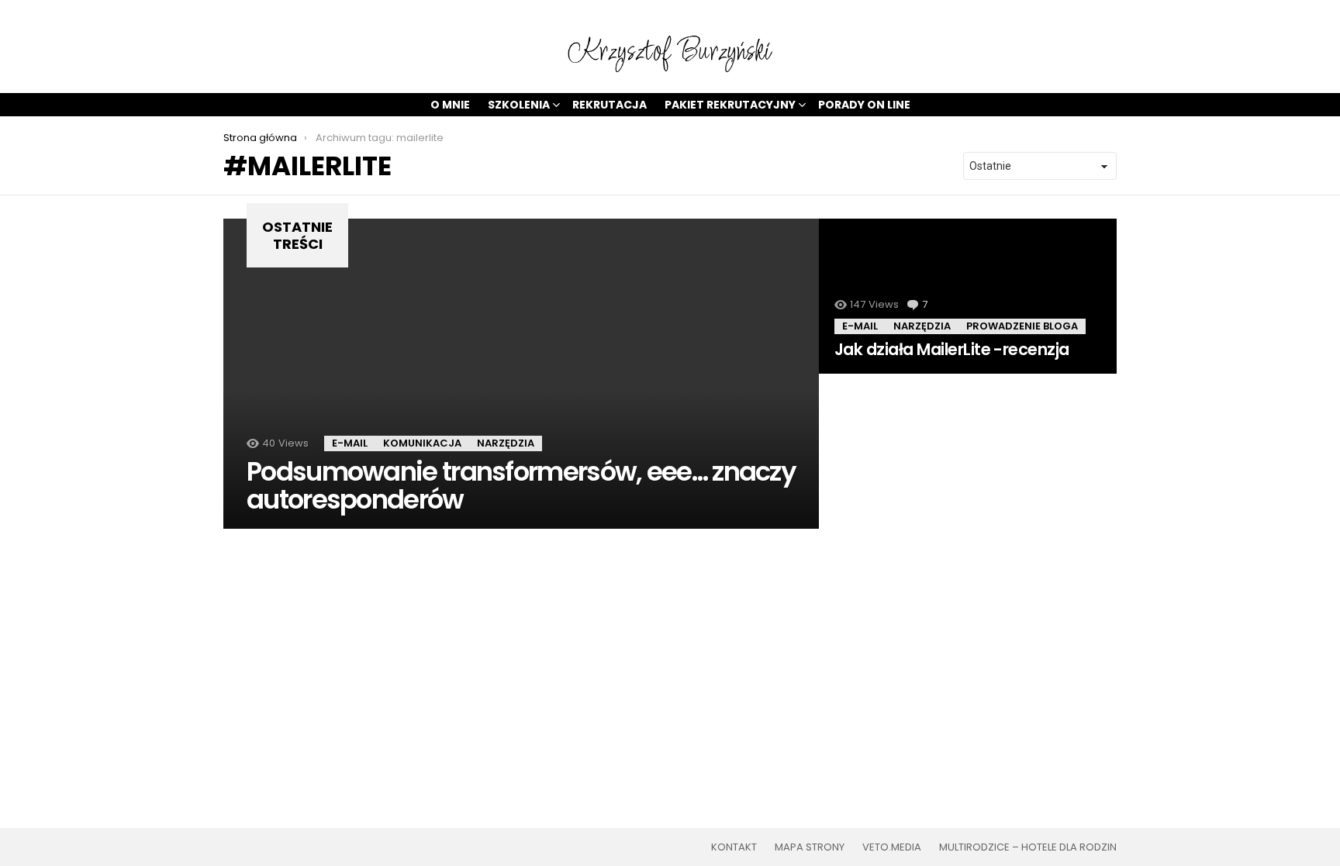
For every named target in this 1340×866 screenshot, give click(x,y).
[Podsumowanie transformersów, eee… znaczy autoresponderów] (521, 374)
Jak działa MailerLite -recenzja (951, 349)
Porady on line (864, 104)
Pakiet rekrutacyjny (730, 104)
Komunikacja (422, 443)
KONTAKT (734, 847)
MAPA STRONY (809, 847)
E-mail (350, 443)
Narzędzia (505, 443)
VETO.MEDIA (891, 847)
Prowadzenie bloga (1022, 326)
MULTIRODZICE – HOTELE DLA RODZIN (1028, 847)
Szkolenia (519, 104)
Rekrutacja (609, 104)
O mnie (450, 104)
